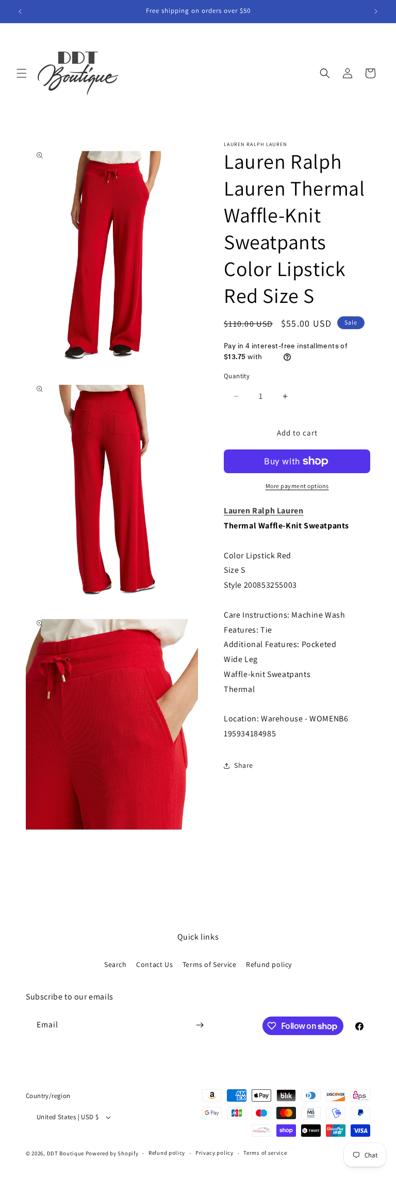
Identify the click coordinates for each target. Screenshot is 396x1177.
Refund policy (269, 964)
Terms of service (265, 1152)
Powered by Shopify (112, 1153)
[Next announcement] (376, 11)
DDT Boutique (65, 1153)
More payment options (297, 486)
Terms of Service (210, 964)
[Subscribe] (199, 1025)
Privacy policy (214, 1152)
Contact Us (154, 964)
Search (115, 964)
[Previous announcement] (20, 11)
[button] (21, 73)
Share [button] (243, 765)
